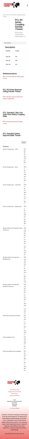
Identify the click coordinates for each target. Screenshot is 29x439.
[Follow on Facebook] (10, 386)
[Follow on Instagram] (16, 386)
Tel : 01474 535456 (14, 408)
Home (4, 14)
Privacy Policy (14, 393)
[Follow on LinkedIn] (18, 386)
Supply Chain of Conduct (14, 391)
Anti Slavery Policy (14, 389)
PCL (8, 14)
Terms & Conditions (14, 395)
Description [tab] (7, 43)
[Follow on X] (13, 386)
